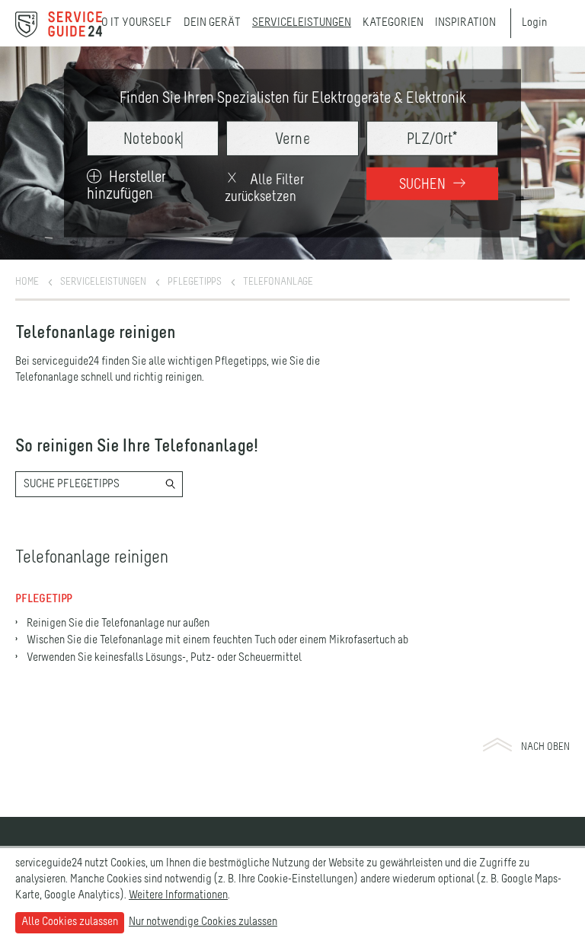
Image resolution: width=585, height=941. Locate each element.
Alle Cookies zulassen (69, 922)
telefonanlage (278, 281)
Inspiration (465, 23)
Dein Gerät (212, 23)
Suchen (424, 184)
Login (534, 23)
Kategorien (393, 23)
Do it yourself (133, 23)
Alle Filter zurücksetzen (264, 188)
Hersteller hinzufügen (126, 186)
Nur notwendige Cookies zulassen (203, 922)
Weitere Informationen (178, 895)
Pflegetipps (195, 281)
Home (27, 281)
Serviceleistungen (301, 23)
